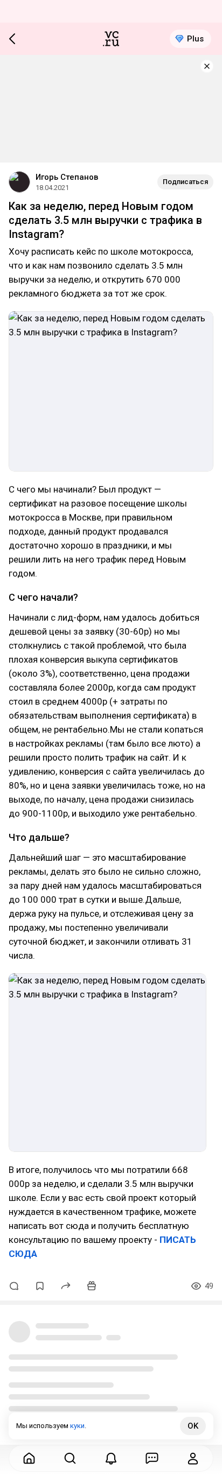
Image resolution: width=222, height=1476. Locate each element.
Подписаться (185, 182)
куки (77, 1426)
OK (193, 1426)
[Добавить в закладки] (39, 1286)
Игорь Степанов (67, 177)
